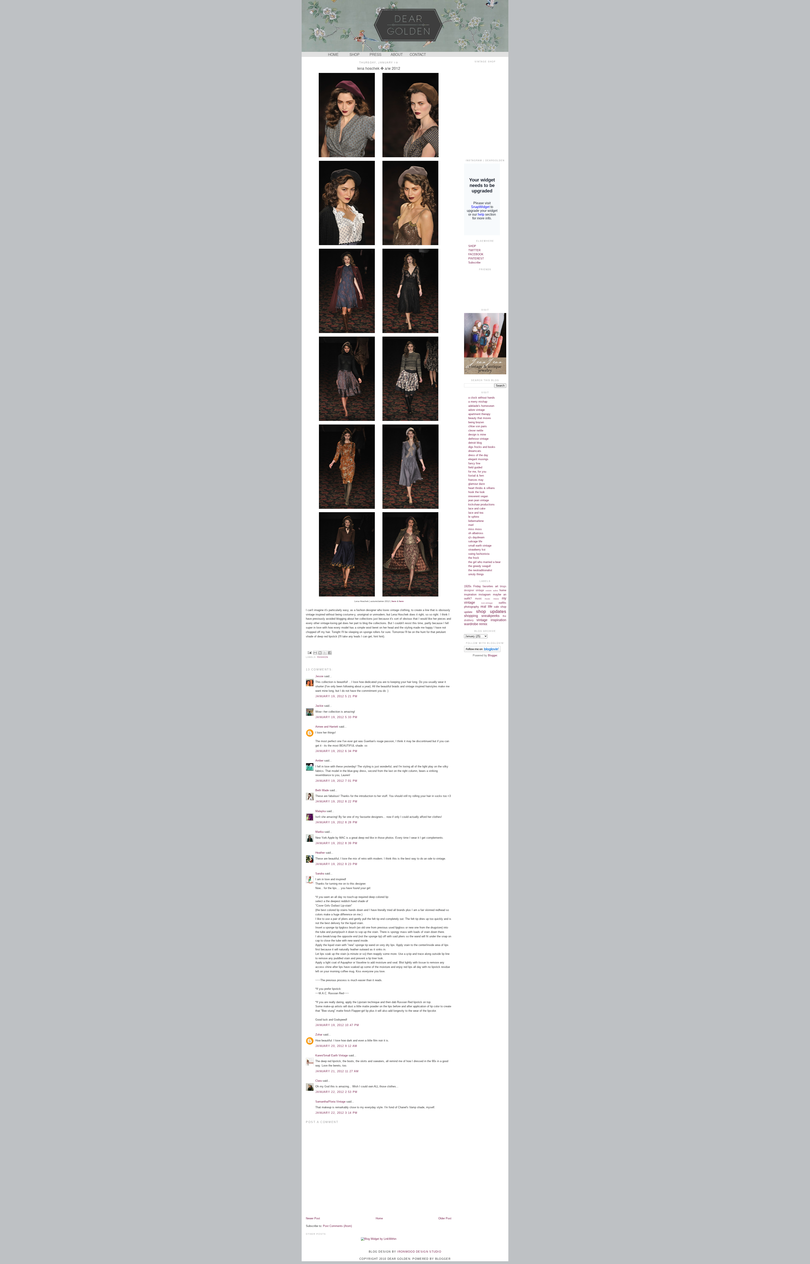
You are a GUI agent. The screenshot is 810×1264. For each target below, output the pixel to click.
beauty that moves (479, 418)
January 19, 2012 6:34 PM (336, 751)
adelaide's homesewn (481, 405)
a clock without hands (481, 397)
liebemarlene (476, 521)
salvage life (475, 541)
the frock (473, 557)
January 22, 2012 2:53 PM (336, 1091)
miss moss (475, 529)
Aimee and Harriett (326, 726)
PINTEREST (476, 258)
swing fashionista (478, 553)
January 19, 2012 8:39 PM (336, 843)
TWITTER (474, 250)
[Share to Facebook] (330, 653)
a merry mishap (477, 401)
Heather (320, 852)
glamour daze (476, 483)
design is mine (477, 434)
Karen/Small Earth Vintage (331, 1055)
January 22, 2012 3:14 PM (336, 1112)
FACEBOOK (475, 254)
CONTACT (418, 54)
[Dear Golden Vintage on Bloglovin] (482, 651)
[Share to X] (325, 653)
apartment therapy (479, 414)
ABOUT (397, 54)
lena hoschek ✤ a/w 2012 (378, 68)
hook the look (476, 492)
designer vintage (474, 590)
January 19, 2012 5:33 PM (336, 717)
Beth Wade (322, 790)
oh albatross (475, 533)
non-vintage (487, 603)
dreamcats (474, 451)
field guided (475, 467)
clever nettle (475, 430)
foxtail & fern (476, 475)
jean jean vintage (478, 500)
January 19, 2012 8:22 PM (336, 801)
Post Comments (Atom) (337, 1226)
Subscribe (474, 262)
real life (486, 606)
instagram (485, 594)
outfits (502, 602)
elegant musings (478, 459)
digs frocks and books (481, 447)
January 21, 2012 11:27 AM (337, 1071)
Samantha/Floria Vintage (330, 1101)
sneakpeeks (490, 616)
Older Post (444, 1218)
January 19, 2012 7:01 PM (336, 780)
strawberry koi (476, 549)
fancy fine (474, 463)
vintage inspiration (491, 620)
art (496, 586)
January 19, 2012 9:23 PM (336, 864)
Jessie (319, 676)
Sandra (319, 873)
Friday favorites (483, 586)
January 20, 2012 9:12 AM (336, 1046)
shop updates (491, 611)
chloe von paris (477, 426)
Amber (319, 760)
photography (471, 606)
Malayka (320, 811)
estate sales (492, 590)
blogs (503, 586)
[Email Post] (309, 652)
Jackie (319, 705)
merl (471, 525)
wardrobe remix (475, 624)
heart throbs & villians (481, 488)
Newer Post (313, 1218)
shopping (471, 616)
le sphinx (473, 516)
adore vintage (476, 409)
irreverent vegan (478, 496)
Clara (318, 1080)
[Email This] (315, 653)
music (478, 598)
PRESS (375, 54)
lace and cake (476, 508)
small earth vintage (479, 545)
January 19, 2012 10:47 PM (337, 1025)
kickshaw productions (481, 504)
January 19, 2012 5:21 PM (336, 696)
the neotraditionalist (480, 570)
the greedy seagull (479, 566)
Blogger (492, 655)
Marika (319, 831)
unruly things (476, 574)
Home (379, 1218)
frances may (475, 479)
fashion (322, 657)
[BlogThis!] (320, 653)
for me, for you (477, 471)
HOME (333, 54)
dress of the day (478, 455)
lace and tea (475, 512)
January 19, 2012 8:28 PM (336, 822)
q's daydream (476, 537)
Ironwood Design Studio (419, 1251)
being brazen (476, 422)
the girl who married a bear (484, 562)
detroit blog (475, 442)
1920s (467, 586)
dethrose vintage (478, 438)
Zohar (318, 1034)
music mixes (492, 599)
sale (496, 606)
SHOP (354, 54)
